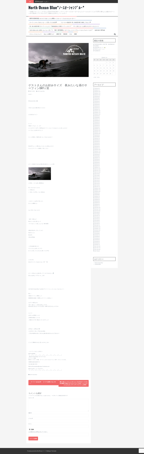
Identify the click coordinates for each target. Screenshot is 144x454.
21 (104, 70)
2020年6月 (97, 197)
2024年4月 (97, 123)
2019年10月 (97, 210)
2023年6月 (97, 140)
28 (104, 73)
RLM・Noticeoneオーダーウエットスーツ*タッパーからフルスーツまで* (73, 30)
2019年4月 (97, 220)
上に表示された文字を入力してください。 (38, 432)
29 (107, 73)
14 (104, 68)
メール (30, 418)
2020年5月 (97, 199)
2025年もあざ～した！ (99, 49)
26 (97, 73)
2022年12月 (97, 149)
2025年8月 (97, 98)
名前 (30, 412)
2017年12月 (97, 246)
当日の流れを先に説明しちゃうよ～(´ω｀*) (41, 30)
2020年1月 (97, 206)
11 (94, 68)
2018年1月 (97, 244)
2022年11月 (97, 151)
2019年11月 (97, 209)
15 (107, 68)
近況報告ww (38, 3)
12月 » (98, 77)
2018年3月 (97, 241)
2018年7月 (97, 235)
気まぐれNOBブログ (49, 34)
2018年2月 (97, 243)
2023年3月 (97, 144)
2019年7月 (97, 215)
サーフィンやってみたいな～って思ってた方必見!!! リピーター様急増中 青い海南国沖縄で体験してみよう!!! (60, 22)
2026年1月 (97, 90)
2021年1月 (97, 186)
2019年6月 (97, 217)
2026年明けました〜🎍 (99, 47)
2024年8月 (97, 117)
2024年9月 (97, 115)
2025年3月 (97, 106)
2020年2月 (97, 204)
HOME (75, 34)
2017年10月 (97, 249)
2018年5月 (97, 238)
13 (100, 68)
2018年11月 (97, 228)
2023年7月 (97, 138)
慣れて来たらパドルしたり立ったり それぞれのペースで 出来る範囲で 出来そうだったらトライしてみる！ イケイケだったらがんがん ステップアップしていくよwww (74, 383)
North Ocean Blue (41, 91)
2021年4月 (97, 181)
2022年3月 (97, 164)
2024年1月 (97, 128)
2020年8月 (97, 194)
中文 (70, 34)
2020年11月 (97, 189)
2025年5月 (97, 102)
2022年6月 (97, 159)
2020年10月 (97, 191)
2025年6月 (97, 101)
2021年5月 (97, 180)
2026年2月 (97, 88)
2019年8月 (97, 214)
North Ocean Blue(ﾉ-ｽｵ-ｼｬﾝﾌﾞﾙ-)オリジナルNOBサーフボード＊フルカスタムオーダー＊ (53, 18)
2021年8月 (97, 175)
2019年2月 (97, 223)
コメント (31, 397)
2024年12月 (97, 111)
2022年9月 (97, 154)
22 (107, 70)
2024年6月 (97, 120)
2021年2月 (97, 185)
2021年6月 (97, 178)
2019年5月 (97, 218)
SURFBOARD (98, 264)
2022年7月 (97, 157)
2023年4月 (97, 143)
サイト (30, 423)
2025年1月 (97, 109)
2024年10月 (97, 114)
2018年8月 (97, 233)
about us (58, 34)
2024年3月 (97, 125)
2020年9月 (97, 193)
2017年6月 (97, 251)
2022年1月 (97, 167)
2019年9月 (97, 212)
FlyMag (48, 451)
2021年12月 (97, 169)
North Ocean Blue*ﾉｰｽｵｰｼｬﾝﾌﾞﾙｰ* (56, 7)
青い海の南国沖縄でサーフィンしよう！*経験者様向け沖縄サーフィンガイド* (50, 26)
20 (100, 70)
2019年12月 (97, 207)
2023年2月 (97, 146)
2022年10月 (97, 152)
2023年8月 (97, 136)
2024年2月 (97, 127)
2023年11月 (97, 131)
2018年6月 (97, 236)
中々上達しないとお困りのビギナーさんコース (86, 26)
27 (100, 73)
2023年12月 (97, 130)
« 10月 (94, 77)
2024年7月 (97, 119)
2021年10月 (97, 172)
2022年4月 (97, 162)
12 (97, 68)
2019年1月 (97, 225)
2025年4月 (97, 104)
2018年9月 (97, 231)
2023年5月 (97, 141)
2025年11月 (97, 93)
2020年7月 (97, 196)
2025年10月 (97, 94)
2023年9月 (97, 135)
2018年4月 (97, 239)
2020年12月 (97, 188)
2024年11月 (97, 112)
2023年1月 (97, 148)
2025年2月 (97, 107)
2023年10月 (97, 133)
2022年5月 (97, 160)
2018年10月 (97, 230)
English (65, 34)
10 (113, 65)
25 (94, 73)
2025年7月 (97, 99)
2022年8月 (97, 156)
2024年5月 (97, 122)
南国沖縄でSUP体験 (100, 30)
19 (97, 70)
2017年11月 (97, 247)
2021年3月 (97, 183)
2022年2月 (97, 165)
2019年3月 (97, 222)
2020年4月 (97, 201)
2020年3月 (97, 202)
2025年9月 (97, 96)
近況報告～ (97, 45)
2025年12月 (97, 91)
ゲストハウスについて (36, 34)
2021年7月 (97, 177)
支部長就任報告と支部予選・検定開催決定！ (104, 44)
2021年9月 (97, 173)
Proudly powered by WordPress (34, 451)
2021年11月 (97, 170)
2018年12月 (97, 226)
